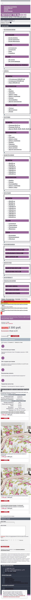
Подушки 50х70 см (14, 125)
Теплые (11, 108)
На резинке (12, 235)
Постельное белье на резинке (16, 65)
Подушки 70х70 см (14, 127)
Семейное (12, 53)
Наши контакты (9, 578)
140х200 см (12, 168)
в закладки (5, 339)
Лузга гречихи (13, 147)
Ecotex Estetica (13, 38)
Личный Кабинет (9, 588)
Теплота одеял (11, 105)
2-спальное (12, 49)
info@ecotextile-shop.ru (10, 572)
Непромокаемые (14, 237)
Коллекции (9, 35)
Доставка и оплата (9, 579)
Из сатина (12, 59)
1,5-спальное (13, 48)
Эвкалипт (12, 92)
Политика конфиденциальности (13, 581)
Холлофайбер (13, 99)
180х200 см (12, 172)
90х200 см (12, 165)
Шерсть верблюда (14, 96)
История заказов (9, 589)
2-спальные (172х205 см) (16, 81)
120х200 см (12, 167)
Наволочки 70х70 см (13, 271)
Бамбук (11, 91)
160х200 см (12, 170)
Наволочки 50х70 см (13, 268)
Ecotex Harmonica (14, 39)
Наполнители (11, 86)
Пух (10, 89)
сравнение (12, 339)
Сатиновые (12, 223)
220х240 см (12, 217)
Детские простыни (13, 293)
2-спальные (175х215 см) (14, 253)
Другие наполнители (15, 101)
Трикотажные (13, 225)
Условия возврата (9, 580)
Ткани (7, 56)
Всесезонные (13, 110)
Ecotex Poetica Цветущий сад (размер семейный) (13, 413)
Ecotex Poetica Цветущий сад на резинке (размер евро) (14, 495)
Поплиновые (13, 227)
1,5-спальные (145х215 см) (15, 249)
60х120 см (12, 201)
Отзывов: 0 (11, 342)
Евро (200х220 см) (14, 82)
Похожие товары (18, 389)
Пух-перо (12, 137)
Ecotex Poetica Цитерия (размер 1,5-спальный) (12, 506)
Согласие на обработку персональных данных (16, 582)
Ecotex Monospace (14, 41)
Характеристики (6, 389)
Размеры (8, 45)
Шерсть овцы (13, 94)
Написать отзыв (18, 342)
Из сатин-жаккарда (14, 61)
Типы (8, 232)
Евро (10, 51)
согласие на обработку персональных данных (14, 596)
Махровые (12, 229)
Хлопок (11, 98)
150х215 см (12, 210)
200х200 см (12, 174)
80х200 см (12, 163)
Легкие (11, 111)
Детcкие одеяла (12, 286)
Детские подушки (12, 289)
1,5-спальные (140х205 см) (17, 79)
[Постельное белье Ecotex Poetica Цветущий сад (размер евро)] (15, 305)
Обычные (12, 239)
